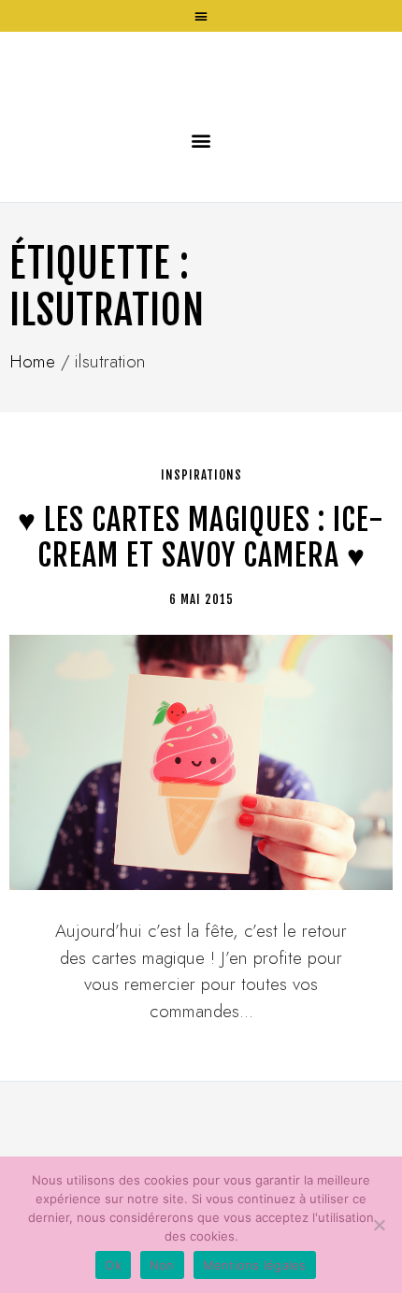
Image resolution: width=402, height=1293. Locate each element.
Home (32, 497)
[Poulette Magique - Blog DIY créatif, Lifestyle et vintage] (201, 137)
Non (162, 1264)
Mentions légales (255, 1264)
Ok (113, 1264)
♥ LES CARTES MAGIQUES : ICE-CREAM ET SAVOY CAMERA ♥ (201, 674)
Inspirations (201, 611)
